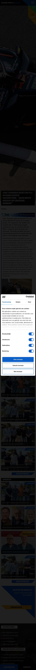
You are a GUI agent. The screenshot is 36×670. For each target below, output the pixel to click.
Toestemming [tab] (6, 302)
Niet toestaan (18, 371)
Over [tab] (29, 302)
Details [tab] (18, 302)
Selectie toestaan (18, 365)
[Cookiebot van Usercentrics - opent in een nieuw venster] (26, 297)
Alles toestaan (18, 359)
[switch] (31, 339)
